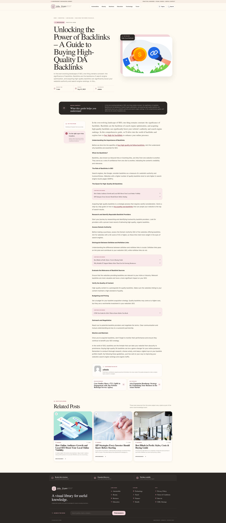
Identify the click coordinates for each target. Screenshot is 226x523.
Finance (59, 442)
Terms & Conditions (163, 495)
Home (55, 18)
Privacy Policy (162, 491)
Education (120, 6)
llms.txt (159, 498)
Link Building (69, 18)
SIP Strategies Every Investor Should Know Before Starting (110, 197)
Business (111, 6)
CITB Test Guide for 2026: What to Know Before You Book (111, 313)
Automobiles (95, 6)
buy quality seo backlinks (123, 207)
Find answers (119, 513)
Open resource (59, 458)
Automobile (117, 491)
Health (137, 502)
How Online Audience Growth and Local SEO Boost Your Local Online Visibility (117, 193)
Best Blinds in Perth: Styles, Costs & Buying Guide (108, 260)
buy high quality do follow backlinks (131, 145)
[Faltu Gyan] (62, 6)
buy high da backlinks (113, 135)
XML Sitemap (162, 502)
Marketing (61, 18)
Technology (129, 6)
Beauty (104, 6)
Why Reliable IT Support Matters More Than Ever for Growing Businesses (115, 263)
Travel (137, 6)
